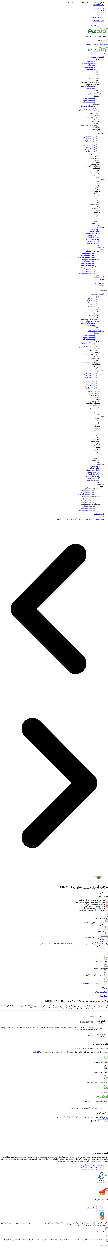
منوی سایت (104, 53)
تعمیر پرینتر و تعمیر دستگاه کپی (93, 1169)
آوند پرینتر (58, 1223)
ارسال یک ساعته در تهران (99, 981)
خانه (102, 519)
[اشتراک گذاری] (105, 1245)
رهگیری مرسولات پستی (95, 1208)
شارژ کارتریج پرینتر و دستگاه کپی (92, 1165)
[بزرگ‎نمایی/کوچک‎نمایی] (101, 1245)
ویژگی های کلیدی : (101, 944)
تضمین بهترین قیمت (101, 968)
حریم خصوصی (99, 1206)
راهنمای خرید (99, 1204)
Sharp (102, 939)
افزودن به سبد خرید (101, 918)
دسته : (105, 941)
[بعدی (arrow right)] (105, 1247)
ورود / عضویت (96, 17)
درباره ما (101, 10)
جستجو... (105, 1231)
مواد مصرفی (96, 1006)
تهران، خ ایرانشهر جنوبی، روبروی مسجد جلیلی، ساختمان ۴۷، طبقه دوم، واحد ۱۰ (80, 1117)
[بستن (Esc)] (107, 1245)
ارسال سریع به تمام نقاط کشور (97, 975)
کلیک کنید (36, 1052)
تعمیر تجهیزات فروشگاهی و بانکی (92, 1167)
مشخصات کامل (45, 944)
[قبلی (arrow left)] (107, 1247)
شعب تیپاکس (99, 1210)
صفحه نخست (99, 8)
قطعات (96, 519)
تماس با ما (100, 12)
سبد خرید (98, 283)
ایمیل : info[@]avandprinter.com (97, 1121)
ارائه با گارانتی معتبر (101, 961)
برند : (106, 939)
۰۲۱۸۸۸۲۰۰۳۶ (98, 5)
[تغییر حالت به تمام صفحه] (103, 1245)
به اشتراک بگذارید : (101, 946)
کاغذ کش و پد (87, 519)
